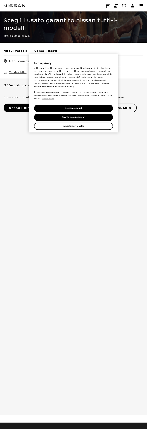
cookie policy (48, 98)
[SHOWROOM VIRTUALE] (124, 5)
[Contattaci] (116, 6)
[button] (141, 5)
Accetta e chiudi (73, 108)
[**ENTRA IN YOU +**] (132, 5)
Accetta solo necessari (74, 117)
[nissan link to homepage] (14, 5)
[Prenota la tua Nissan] (107, 5)
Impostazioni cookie (73, 126)
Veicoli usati (45, 51)
